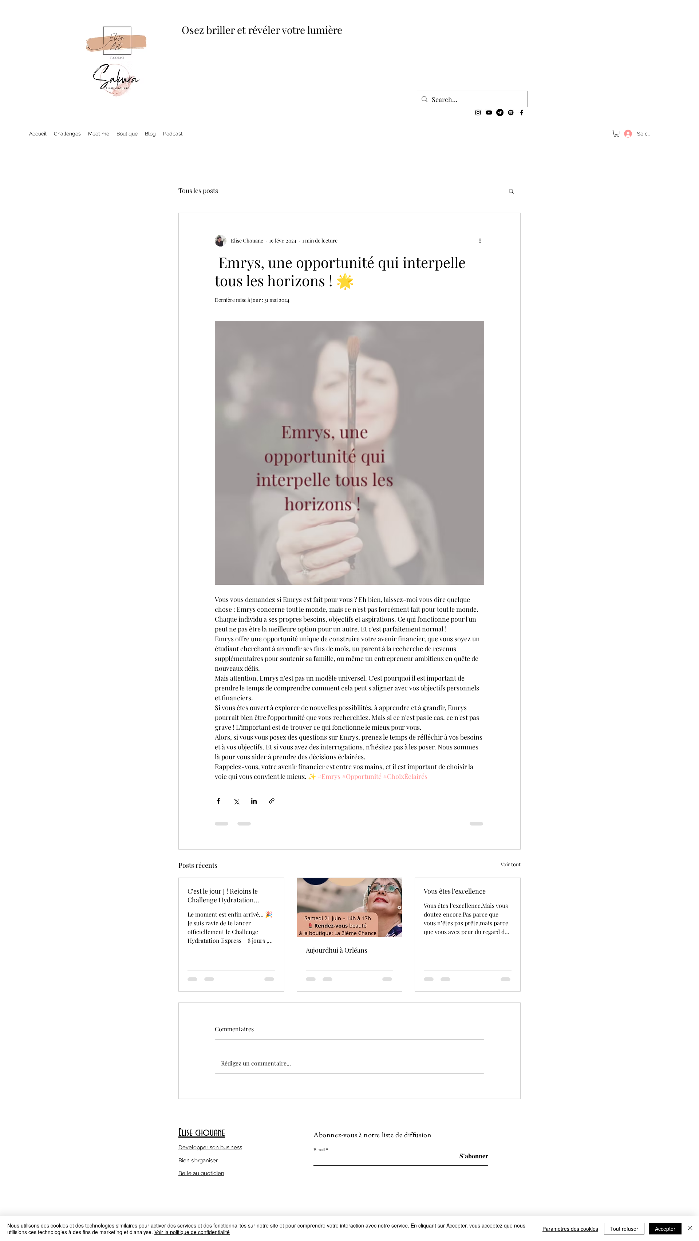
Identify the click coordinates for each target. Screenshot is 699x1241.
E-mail (319, 1149)
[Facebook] (521, 112)
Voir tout (511, 864)
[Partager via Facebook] (218, 800)
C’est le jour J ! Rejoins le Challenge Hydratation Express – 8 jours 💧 (222, 895)
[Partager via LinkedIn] (253, 800)
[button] (616, 133)
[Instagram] (478, 112)
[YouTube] (489, 112)
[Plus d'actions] (479, 240)
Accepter (665, 1228)
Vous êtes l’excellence (455, 891)
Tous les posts (198, 190)
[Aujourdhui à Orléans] (349, 907)
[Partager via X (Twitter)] (236, 800)
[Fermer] (690, 1228)
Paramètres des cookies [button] (570, 1228)
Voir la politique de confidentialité (192, 1232)
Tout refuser (624, 1228)
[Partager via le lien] (271, 800)
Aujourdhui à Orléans (336, 950)
